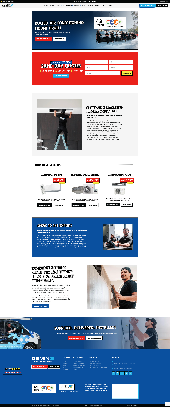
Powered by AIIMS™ (132, 405)
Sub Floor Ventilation (95, 365)
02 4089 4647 (117, 361)
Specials (75, 369)
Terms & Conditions (89, 405)
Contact (104, 5)
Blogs (110, 5)
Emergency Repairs (164, 1)
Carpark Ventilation (95, 361)
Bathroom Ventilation (95, 363)
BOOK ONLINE (162, 5)
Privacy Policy (98, 405)
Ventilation (77, 5)
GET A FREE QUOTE (94, 338)
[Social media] (113, 373)
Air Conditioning (67, 5)
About (46, 5)
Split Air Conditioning (79, 361)
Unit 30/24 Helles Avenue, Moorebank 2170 (124, 364)
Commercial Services (79, 365)
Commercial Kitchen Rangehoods (99, 367)
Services (65, 369)
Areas (83, 5)
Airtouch (90, 5)
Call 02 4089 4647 (147, 5)
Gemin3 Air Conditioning (45, 405)
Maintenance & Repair (79, 367)
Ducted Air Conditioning (79, 363)
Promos (52, 5)
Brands (59, 5)
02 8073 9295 (82, 247)
